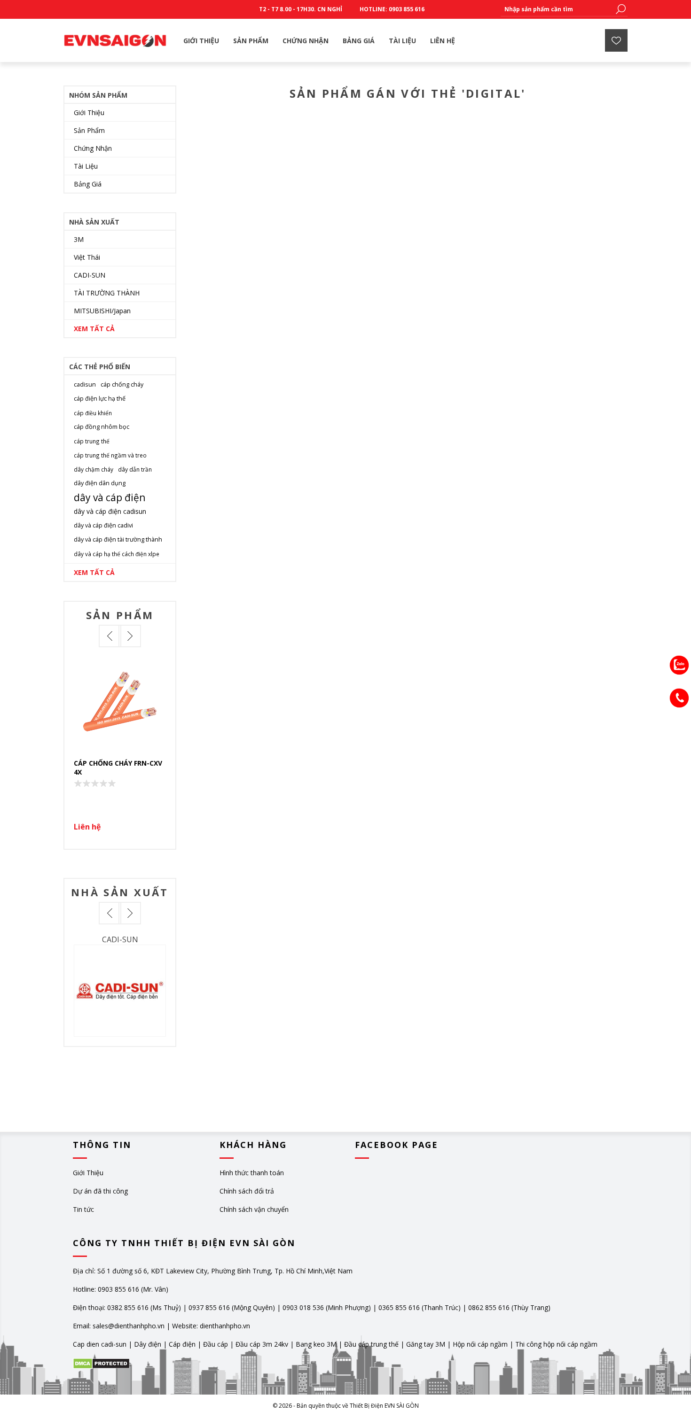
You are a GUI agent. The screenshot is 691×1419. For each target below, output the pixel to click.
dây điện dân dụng (100, 483)
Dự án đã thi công (100, 1190)
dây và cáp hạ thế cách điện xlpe (116, 554)
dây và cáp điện (109, 497)
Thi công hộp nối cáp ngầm (556, 1344)
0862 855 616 (489, 1307)
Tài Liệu (86, 166)
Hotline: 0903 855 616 (392, 9)
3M (79, 239)
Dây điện (147, 1344)
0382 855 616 (128, 1307)
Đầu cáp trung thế (371, 1344)
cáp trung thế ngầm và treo (110, 455)
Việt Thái (87, 257)
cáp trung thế (92, 441)
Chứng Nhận (93, 148)
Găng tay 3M (425, 1344)
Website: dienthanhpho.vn (211, 1325)
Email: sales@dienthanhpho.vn (119, 1325)
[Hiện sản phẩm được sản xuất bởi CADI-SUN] (119, 990)
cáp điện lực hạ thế (100, 399)
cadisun (85, 384)
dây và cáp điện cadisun (110, 511)
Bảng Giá (88, 183)
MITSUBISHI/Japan (102, 310)
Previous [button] (110, 636)
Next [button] (129, 636)
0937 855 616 (210, 1307)
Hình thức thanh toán (252, 1172)
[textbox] (557, 9)
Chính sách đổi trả (247, 1190)
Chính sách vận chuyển (254, 1209)
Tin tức (83, 1209)
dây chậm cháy (93, 469)
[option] (120, 748)
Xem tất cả (94, 328)
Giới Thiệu (89, 112)
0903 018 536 (303, 1307)
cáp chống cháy (122, 384)
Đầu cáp (215, 1344)
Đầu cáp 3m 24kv (262, 1344)
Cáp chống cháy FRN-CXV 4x (118, 767)
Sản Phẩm (89, 130)
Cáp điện (182, 1344)
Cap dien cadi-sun (99, 1344)
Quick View (124, 702)
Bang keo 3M (316, 1344)
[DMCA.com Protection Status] (101, 1366)
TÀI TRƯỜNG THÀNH (107, 292)
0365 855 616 (399, 1307)
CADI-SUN (89, 275)
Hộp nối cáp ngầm (480, 1344)
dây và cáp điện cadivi (103, 525)
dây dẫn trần (135, 469)
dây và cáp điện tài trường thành (118, 539)
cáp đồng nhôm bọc (101, 427)
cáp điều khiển (93, 413)
